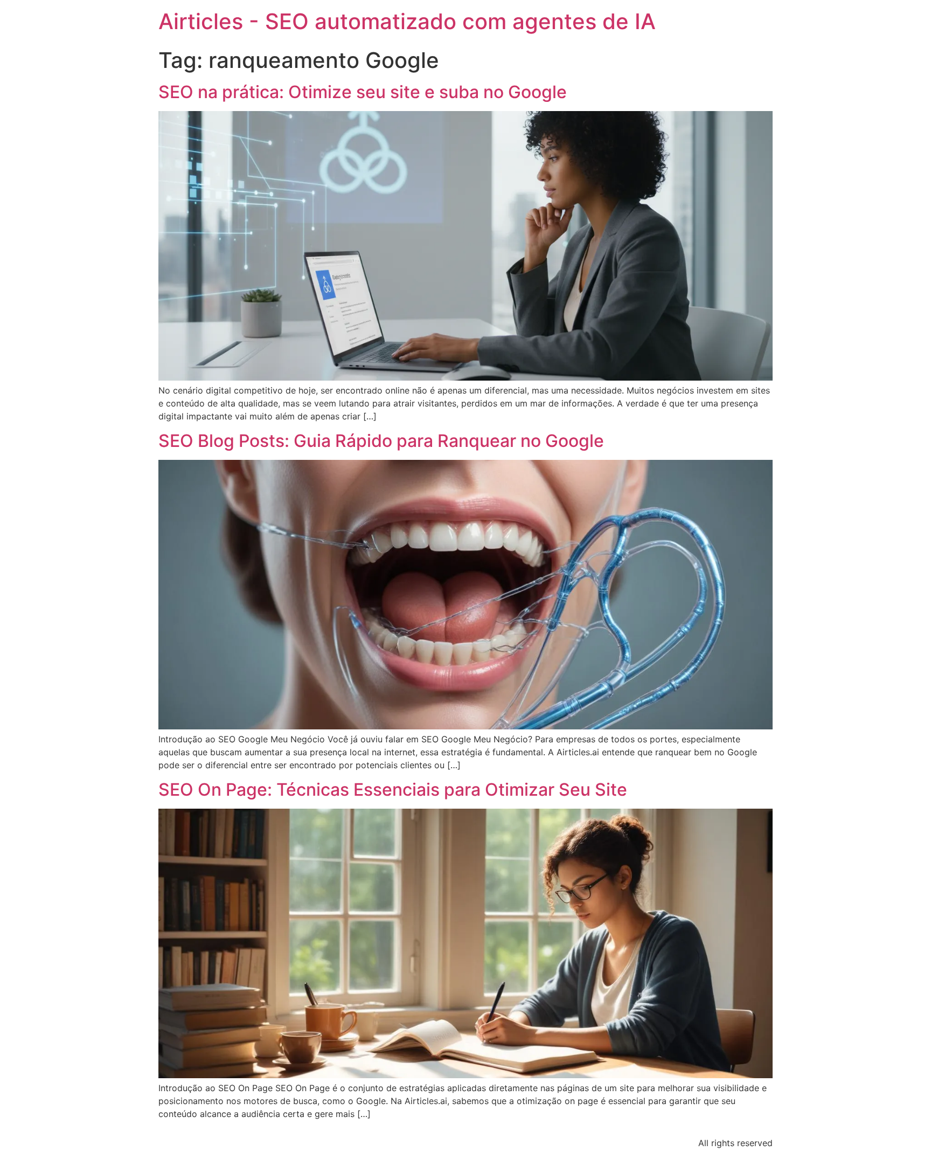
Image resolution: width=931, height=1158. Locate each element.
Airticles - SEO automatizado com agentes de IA (407, 21)
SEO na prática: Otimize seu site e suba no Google (362, 91)
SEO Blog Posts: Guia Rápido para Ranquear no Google (381, 440)
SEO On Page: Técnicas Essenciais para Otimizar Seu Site (392, 789)
